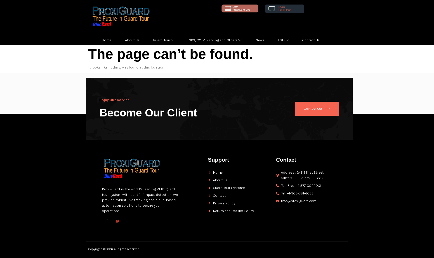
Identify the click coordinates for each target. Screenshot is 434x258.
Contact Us (311, 40)
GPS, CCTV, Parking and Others (213, 40)
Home (106, 40)
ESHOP (283, 40)
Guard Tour (161, 40)
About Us (132, 40)
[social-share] (107, 221)
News (260, 40)
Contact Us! (313, 108)
